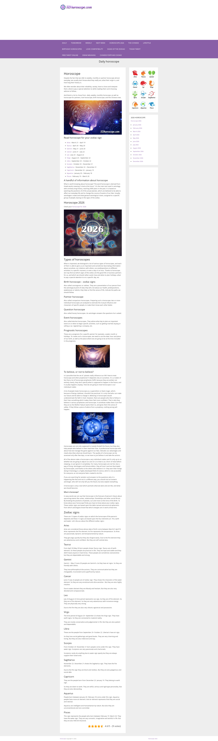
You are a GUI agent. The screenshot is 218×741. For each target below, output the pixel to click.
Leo (68, 155)
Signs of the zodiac (116, 49)
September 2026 (138, 151)
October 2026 (137, 155)
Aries (68, 143)
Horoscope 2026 (116, 43)
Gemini (69, 149)
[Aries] (135, 77)
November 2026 (138, 158)
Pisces (69, 176)
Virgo (69, 158)
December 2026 (138, 161)
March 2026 (136, 131)
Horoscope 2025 (152, 738)
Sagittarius (70, 167)
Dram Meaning (89, 55)
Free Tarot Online (70, 55)
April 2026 (136, 135)
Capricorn (70, 170)
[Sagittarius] (151, 98)
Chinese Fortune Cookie (111, 55)
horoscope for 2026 (79, 207)
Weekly (88, 43)
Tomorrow (76, 43)
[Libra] (135, 98)
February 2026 (137, 128)
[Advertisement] (109, 27)
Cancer (69, 152)
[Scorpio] (143, 98)
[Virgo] (151, 88)
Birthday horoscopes (72, 49)
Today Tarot (134, 49)
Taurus (69, 146)
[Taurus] (143, 77)
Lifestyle (147, 43)
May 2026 (136, 138)
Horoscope (63, 738)
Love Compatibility (94, 49)
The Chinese (133, 43)
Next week (100, 43)
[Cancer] (135, 88)
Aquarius (70, 173)
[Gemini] (151, 77)
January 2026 (137, 125)
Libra (68, 161)
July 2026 (136, 145)
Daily (64, 43)
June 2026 (136, 141)
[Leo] (143, 88)
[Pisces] (143, 108)
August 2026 (137, 148)
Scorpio (69, 164)
